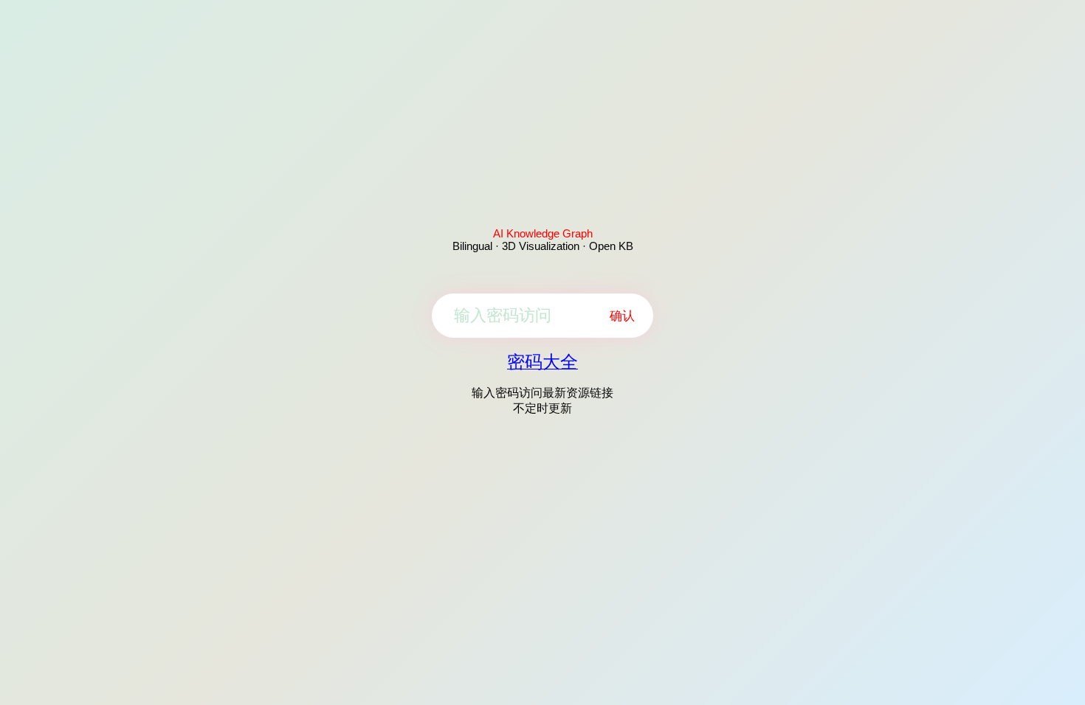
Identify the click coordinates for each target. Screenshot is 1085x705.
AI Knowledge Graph (543, 233)
